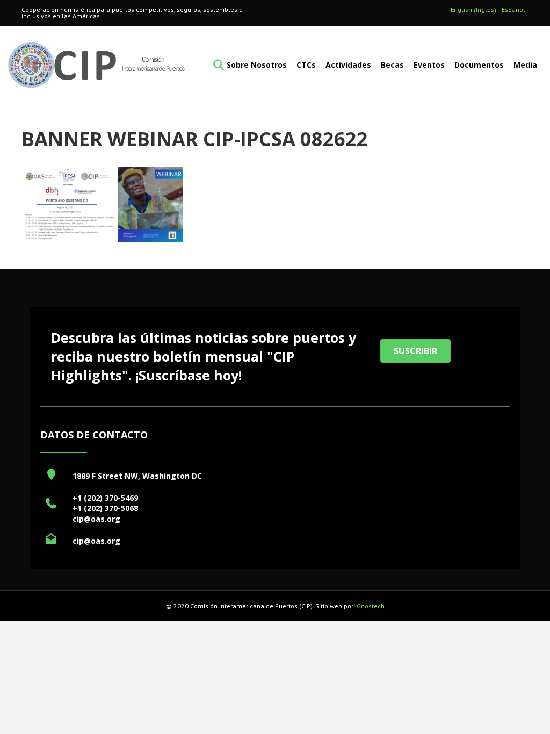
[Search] (215, 65)
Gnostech (371, 606)
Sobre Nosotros (257, 65)
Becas (392, 65)
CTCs (306, 65)
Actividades (348, 65)
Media (525, 65)
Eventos (429, 65)
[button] (415, 351)
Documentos (479, 65)
